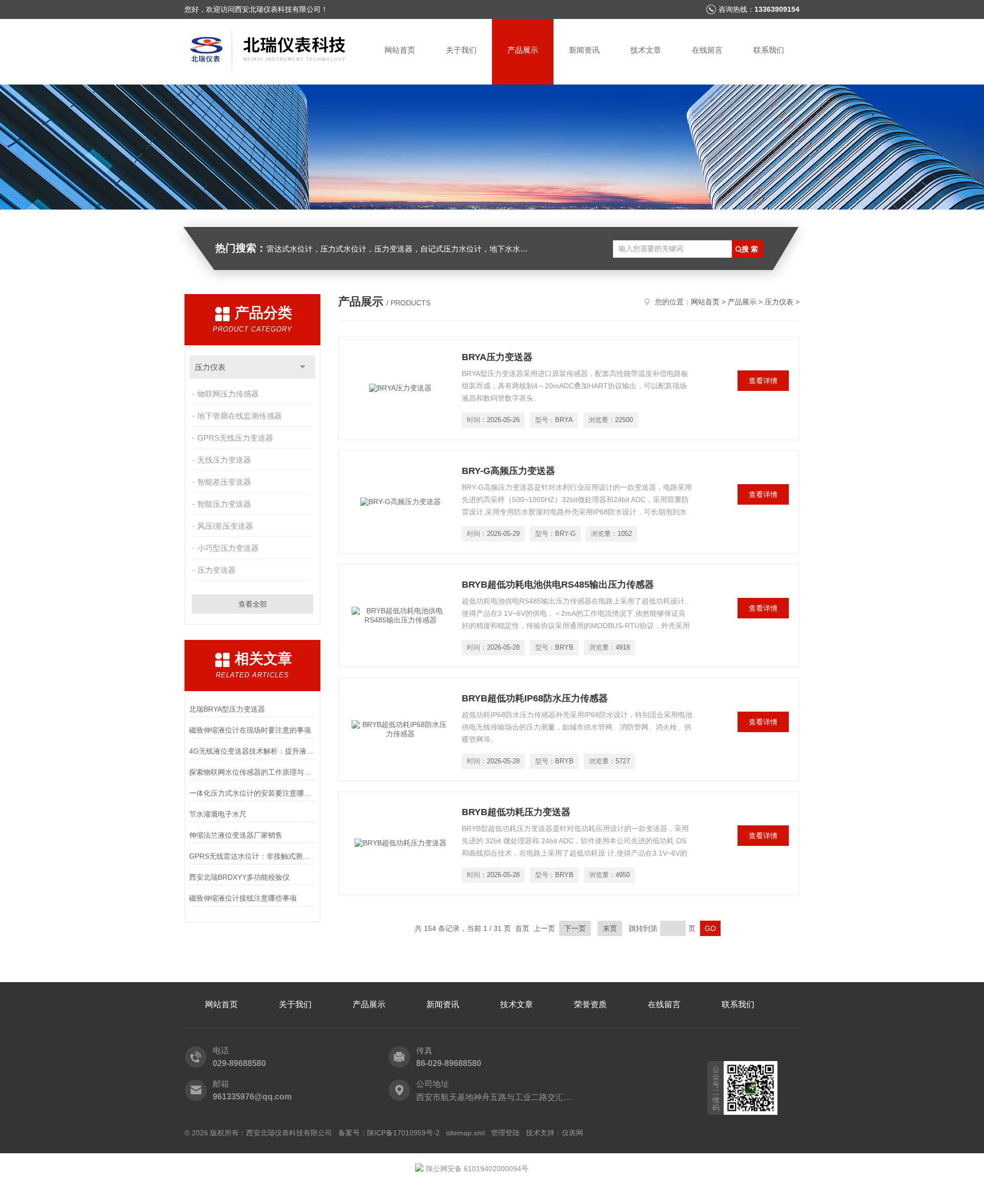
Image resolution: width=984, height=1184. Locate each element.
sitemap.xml (465, 1133)
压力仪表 (210, 367)
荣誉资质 (590, 1004)
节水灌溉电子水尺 (218, 814)
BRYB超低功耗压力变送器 (516, 812)
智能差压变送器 (224, 481)
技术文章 (645, 50)
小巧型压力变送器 (228, 548)
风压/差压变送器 (225, 526)
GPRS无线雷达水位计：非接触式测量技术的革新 (252, 856)
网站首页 (399, 50)
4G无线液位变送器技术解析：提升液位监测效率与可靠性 (252, 751)
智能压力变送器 (224, 504)
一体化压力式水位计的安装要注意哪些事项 (252, 793)
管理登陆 (505, 1133)
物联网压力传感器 (228, 393)
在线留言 (707, 50)
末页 (610, 928)
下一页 (575, 928)
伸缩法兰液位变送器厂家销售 (235, 835)
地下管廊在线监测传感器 (239, 415)
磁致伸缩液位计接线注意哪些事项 (243, 898)
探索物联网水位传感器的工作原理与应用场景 (252, 772)
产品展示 (522, 50)
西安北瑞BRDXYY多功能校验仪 (239, 877)
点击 (302, 367)
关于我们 (461, 50)
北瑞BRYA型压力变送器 (227, 709)
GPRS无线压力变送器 (235, 437)
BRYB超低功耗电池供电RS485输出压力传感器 (558, 584)
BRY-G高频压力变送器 (508, 471)
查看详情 (763, 381)
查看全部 (252, 604)
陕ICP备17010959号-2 (403, 1133)
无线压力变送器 (224, 459)
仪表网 (572, 1133)
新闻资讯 (584, 50)
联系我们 (768, 50)
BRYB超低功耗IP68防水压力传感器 (535, 698)
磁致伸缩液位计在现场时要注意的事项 (250, 730)
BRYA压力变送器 (497, 357)
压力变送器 (216, 570)
